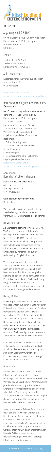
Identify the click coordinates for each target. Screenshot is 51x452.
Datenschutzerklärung (31, 448)
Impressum (14, 448)
